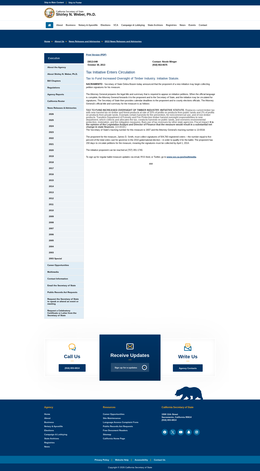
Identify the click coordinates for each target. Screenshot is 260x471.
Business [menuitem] (71, 25)
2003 (51, 252)
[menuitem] (47, 414)
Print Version (96, 54)
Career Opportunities (58, 265)
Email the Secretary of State (61, 285)
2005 (51, 240)
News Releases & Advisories (61, 108)
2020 (51, 150)
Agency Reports (55, 94)
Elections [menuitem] (105, 25)
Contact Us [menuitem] (159, 460)
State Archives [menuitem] (155, 25)
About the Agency (56, 67)
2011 (51, 204)
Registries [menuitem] (171, 25)
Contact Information (57, 279)
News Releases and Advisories (84, 41)
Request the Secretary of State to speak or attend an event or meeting (63, 301)
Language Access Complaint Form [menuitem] (120, 422)
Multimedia (53, 272)
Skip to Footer (75, 3)
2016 (51, 174)
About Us (59, 41)
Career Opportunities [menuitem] (113, 414)
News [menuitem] (183, 25)
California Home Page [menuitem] (114, 438)
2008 (51, 222)
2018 (51, 162)
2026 (51, 114)
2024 (51, 126)
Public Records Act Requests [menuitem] (118, 426)
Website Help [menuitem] (122, 460)
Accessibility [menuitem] (141, 460)
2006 (51, 234)
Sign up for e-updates (126, 368)
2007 (51, 228)
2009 (51, 216)
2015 (51, 180)
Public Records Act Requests (62, 292)
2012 (51, 198)
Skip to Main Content (54, 2)
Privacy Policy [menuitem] (102, 460)
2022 (51, 138)
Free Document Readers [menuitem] (115, 430)
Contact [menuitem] (203, 25)
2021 (51, 144)
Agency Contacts (188, 368)
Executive (54, 58)
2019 (51, 156)
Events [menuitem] (192, 25)
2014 (51, 186)
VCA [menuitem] (115, 25)
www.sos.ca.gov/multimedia (181, 157)
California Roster (56, 101)
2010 (51, 210)
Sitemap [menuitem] (107, 434)
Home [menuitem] (49, 25)
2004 (51, 246)
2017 (51, 168)
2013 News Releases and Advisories (123, 41)
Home (47, 41)
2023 (51, 132)
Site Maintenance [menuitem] (112, 418)
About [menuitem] (59, 25)
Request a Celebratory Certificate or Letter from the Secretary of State (61, 313)
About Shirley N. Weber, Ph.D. (62, 74)
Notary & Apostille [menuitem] (88, 25)
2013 (51, 192)
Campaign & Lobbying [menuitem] (133, 25)
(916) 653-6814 (72, 368)
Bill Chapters (54, 81)
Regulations (53, 88)
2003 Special (55, 258)
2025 (51, 120)
